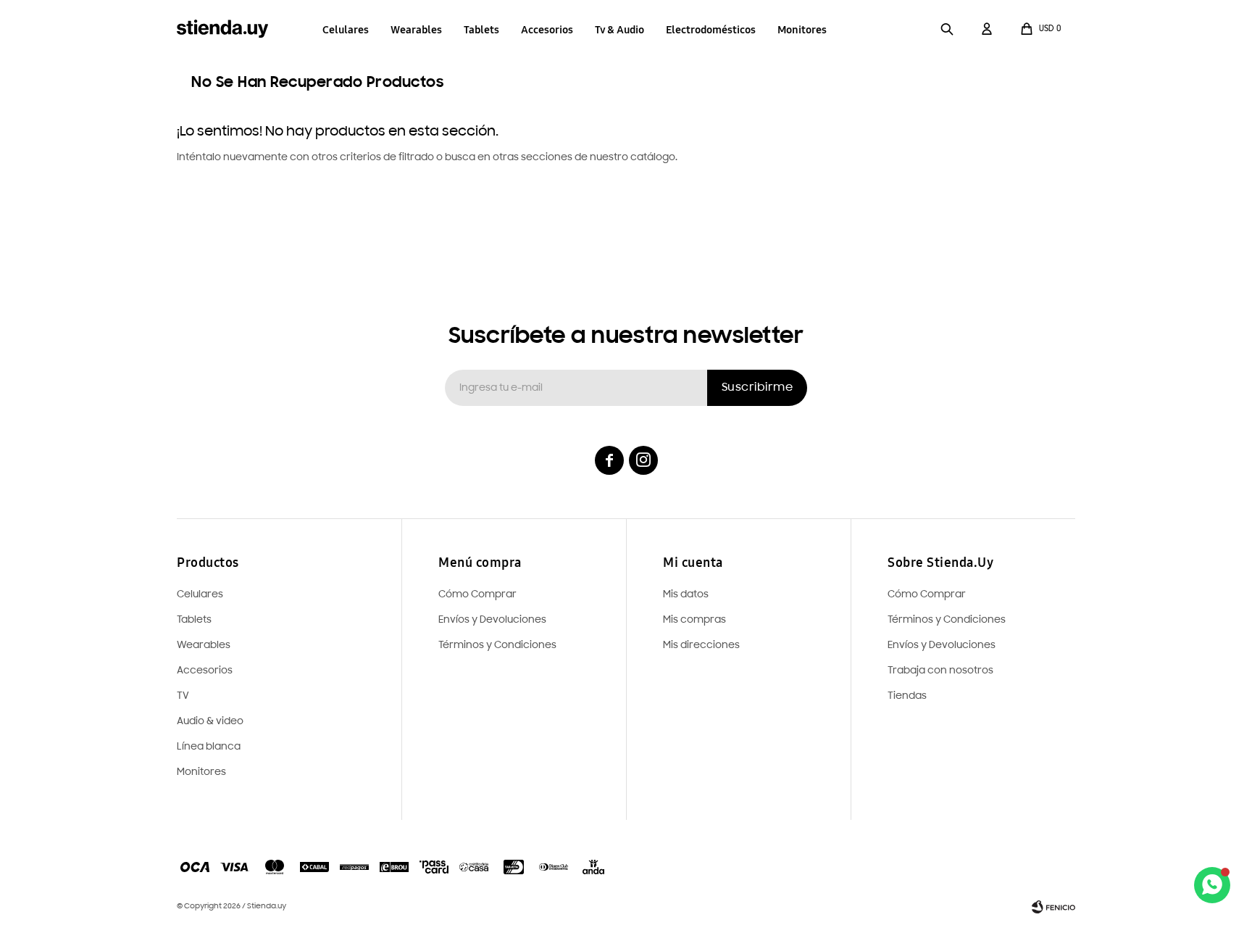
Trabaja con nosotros (940, 670)
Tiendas (907, 696)
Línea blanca (209, 747)
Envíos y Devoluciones (942, 645)
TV (183, 696)
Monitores (802, 29)
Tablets (481, 29)
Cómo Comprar (927, 594)
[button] (947, 29)
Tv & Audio (619, 29)
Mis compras (694, 620)
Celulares (345, 29)
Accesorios (547, 29)
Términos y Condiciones (947, 620)
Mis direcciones (701, 645)
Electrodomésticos (711, 29)
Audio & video (210, 721)
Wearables (416, 29)
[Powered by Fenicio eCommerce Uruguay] (1053, 907)
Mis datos (686, 594)
